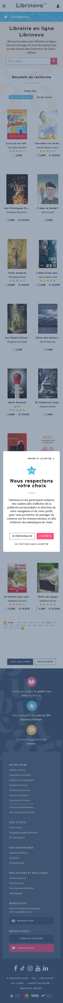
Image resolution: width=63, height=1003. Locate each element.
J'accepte (45, 536)
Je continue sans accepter (32, 544)
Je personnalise (22, 536)
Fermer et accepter (40, 459)
